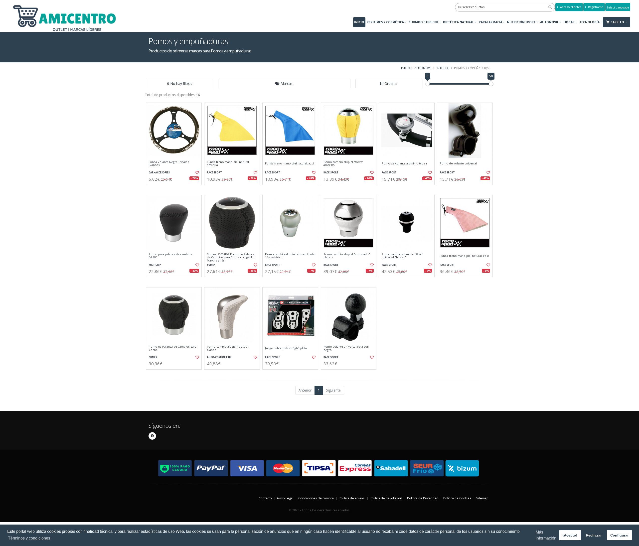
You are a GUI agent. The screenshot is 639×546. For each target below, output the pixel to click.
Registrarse (595, 7)
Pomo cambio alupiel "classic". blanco (228, 348)
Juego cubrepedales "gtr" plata (286, 348)
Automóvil (549, 22)
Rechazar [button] (594, 535)
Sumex (211, 265)
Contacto (265, 498)
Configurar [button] (619, 535)
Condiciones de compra (316, 498)
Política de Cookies (457, 498)
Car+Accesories (159, 172)
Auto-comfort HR (219, 357)
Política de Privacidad (422, 498)
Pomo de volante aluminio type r (404, 163)
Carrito (618, 22)
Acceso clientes (570, 7)
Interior (443, 68)
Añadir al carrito (175, 189)
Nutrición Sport (521, 22)
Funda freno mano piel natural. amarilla (228, 163)
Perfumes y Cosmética (385, 22)
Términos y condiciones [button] (29, 538)
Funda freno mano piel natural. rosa (464, 255)
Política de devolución (386, 498)
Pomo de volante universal (458, 163)
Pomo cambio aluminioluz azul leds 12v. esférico (289, 256)
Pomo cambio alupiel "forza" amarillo (343, 163)
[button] (284, 83)
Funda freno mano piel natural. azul (289, 163)
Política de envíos (352, 498)
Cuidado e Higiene (424, 22)
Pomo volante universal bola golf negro (346, 348)
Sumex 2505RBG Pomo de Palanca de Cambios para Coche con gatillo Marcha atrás (231, 257)
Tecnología (589, 22)
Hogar (569, 22)
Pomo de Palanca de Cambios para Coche (172, 348)
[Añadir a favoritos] (196, 172)
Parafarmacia (490, 22)
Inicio (359, 22)
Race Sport (214, 172)
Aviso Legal (285, 498)
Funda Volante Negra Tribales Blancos (169, 163)
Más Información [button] (546, 535)
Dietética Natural (458, 22)
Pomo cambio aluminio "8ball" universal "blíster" (403, 256)
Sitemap (482, 498)
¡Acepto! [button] (570, 535)
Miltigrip (155, 265)
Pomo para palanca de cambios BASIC (170, 256)
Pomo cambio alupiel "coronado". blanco (347, 256)
